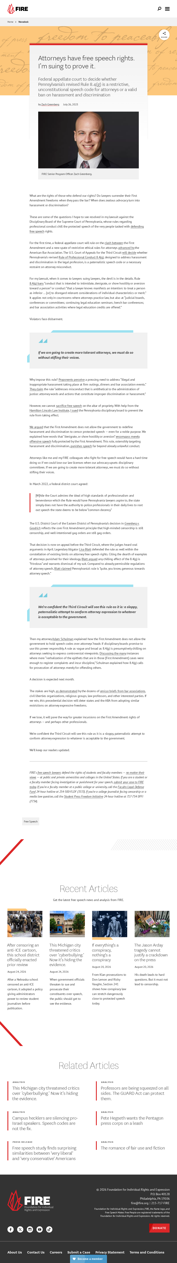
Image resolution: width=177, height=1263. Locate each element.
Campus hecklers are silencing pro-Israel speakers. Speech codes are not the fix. (45, 1123)
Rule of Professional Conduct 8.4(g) (81, 257)
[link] (18, 8)
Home (10, 21)
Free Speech (31, 821)
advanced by (126, 248)
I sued (74, 410)
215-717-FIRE (160, 1203)
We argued (36, 427)
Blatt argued (89, 559)
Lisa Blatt (85, 549)
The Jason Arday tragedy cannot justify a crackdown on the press (151, 952)
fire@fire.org (139, 1203)
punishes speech (81, 446)
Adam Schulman (62, 639)
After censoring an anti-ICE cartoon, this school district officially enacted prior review (23, 954)
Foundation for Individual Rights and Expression (138, 1190)
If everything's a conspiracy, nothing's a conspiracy (105, 952)
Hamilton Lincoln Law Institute (49, 410)
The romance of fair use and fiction (133, 1147)
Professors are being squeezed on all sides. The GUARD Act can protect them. (135, 1093)
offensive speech (40, 441)
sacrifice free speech (69, 406)
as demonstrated (66, 691)
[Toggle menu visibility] (167, 8)
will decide (129, 252)
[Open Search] (159, 9)
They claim (36, 389)
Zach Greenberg (50, 104)
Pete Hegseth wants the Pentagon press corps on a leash (132, 1120)
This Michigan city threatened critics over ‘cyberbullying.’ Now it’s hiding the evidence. (66, 954)
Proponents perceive (72, 379)
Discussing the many (113, 653)
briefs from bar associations (122, 691)
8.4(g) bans (37, 283)
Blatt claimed (62, 568)
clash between (114, 243)
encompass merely (127, 436)
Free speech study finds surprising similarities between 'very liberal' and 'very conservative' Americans (44, 1153)
